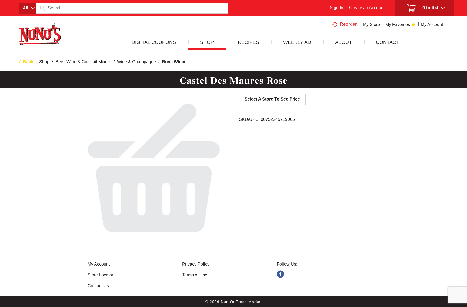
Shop (44, 61)
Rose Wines (174, 61)
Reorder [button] (348, 24)
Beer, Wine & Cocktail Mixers (83, 61)
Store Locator (100, 275)
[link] (280, 274)
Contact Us (98, 285)
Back (28, 61)
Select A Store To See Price (272, 99)
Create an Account (367, 7)
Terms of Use (194, 275)
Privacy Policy (195, 264)
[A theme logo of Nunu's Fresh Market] (40, 39)
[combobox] (27, 8)
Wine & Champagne (136, 61)
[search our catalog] (42, 8)
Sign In (336, 7)
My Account (99, 264)
